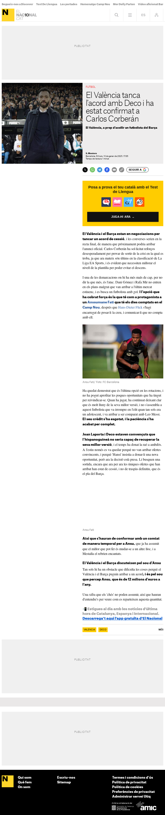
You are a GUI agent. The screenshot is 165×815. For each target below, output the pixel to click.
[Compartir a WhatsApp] (92, 169)
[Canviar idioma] (143, 15)
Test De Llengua (46, 4)
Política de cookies (127, 787)
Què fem (25, 782)
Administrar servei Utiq (131, 796)
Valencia (89, 630)
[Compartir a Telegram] (99, 169)
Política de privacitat (129, 782)
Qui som (24, 777)
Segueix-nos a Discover (17, 4)
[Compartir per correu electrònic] (114, 169)
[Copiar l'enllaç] (121, 169)
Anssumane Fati (100, 302)
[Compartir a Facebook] (107, 169)
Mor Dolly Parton (124, 4)
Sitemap (64, 782)
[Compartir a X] (85, 169)
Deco (103, 630)
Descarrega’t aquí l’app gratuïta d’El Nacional (122, 618)
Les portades (68, 4)
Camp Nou (91, 307)
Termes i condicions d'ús (132, 777)
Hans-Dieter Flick (130, 307)
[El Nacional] (8, 15)
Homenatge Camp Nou (95, 4)
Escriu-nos (66, 777)
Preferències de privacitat (133, 791)
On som (24, 787)
